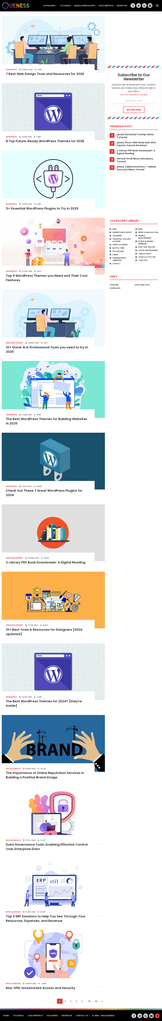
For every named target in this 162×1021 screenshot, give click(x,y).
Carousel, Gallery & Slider (121, 240)
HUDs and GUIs (142, 285)
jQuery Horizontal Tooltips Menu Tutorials (135, 136)
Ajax (114, 229)
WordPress (11, 69)
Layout (116, 263)
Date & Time (118, 248)
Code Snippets (106, 5)
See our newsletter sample (133, 94)
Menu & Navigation (148, 232)
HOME (6, 1015)
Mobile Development (144, 236)
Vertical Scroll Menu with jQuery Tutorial (135, 160)
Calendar (117, 235)
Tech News (52, 1015)
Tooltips (142, 260)
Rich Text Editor (146, 247)
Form (115, 254)
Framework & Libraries (119, 259)
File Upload (118, 251)
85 (89, 1001)
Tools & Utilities (147, 257)
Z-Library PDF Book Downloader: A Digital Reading (45, 562)
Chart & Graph (120, 244)
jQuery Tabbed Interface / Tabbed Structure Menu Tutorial (136, 168)
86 (96, 1001)
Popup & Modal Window (145, 242)
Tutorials (65, 5)
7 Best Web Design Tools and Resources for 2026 (45, 74)
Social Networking (148, 250)
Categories (49, 5)
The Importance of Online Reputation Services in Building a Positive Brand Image (45, 775)
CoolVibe (114, 285)
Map (140, 229)
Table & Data (144, 253)
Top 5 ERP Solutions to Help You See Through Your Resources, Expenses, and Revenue (45, 918)
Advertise (122, 5)
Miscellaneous (13, 768)
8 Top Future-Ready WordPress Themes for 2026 (45, 141)
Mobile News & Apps (84, 5)
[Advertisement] (133, 38)
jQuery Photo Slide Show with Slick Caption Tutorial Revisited (136, 144)
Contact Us (82, 1015)
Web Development (14, 343)
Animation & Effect (122, 232)
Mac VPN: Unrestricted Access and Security (40, 988)
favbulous (115, 288)
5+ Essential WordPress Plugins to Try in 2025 (42, 208)
